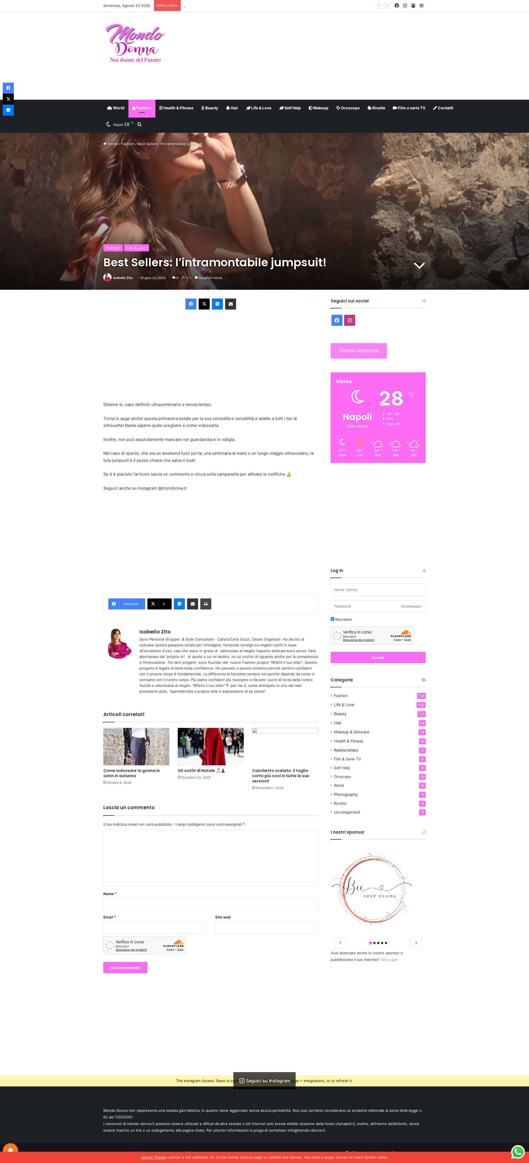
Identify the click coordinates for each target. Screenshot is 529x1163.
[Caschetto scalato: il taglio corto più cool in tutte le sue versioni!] (285, 746)
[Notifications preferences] (10, 1151)
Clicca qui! (389, 959)
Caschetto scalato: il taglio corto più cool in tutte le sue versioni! (280, 776)
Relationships (346, 750)
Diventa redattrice (359, 350)
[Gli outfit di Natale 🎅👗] (211, 746)
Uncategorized (347, 812)
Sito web (223, 917)
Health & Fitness (178, 107)
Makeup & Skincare (351, 732)
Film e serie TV (411, 107)
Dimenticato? (411, 606)
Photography (346, 794)
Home (112, 144)
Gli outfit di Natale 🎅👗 (201, 770)
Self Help (292, 107)
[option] (378, 889)
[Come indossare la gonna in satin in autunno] (136, 746)
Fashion (144, 107)
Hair (234, 107)
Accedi (378, 657)
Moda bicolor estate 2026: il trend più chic (220, 5)
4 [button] (382, 943)
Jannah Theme (153, 1157)
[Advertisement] (320, 55)
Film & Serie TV (347, 759)
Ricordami (343, 619)
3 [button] (378, 943)
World (118, 107)
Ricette (378, 107)
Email (109, 917)
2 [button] (374, 943)
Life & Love (260, 107)
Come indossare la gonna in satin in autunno (131, 773)
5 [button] (386, 943)
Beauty (211, 107)
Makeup (320, 107)
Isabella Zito (123, 278)
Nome (110, 893)
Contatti (445, 107)
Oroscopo (350, 107)
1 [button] (370, 943)
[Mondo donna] (135, 43)
